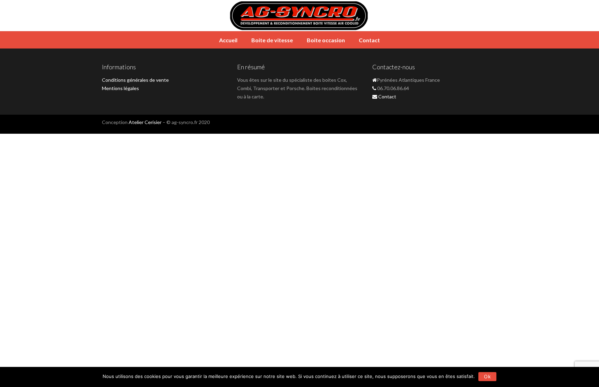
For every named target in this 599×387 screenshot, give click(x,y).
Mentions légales (120, 88)
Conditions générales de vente (135, 80)
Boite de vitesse (272, 40)
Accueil (228, 40)
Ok (487, 376)
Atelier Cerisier (145, 122)
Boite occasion (326, 40)
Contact (369, 40)
